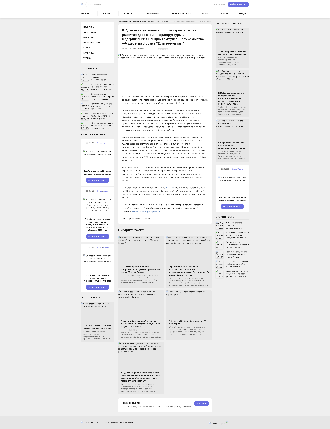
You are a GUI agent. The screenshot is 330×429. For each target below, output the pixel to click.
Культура (88, 53)
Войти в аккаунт (238, 4)
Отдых (206, 14)
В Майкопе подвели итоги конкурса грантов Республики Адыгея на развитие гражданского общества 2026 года (97, 224)
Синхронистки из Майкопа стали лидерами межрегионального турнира (97, 278)
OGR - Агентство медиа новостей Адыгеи (135, 21)
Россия (85, 14)
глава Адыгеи (137, 211)
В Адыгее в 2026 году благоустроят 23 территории (187, 322)
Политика (89, 27)
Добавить (202, 403)
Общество (89, 37)
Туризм (87, 58)
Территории (152, 14)
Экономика (89, 32)
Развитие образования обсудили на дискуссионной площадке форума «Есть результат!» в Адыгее (141, 324)
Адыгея (165, 21)
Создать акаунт (217, 4)
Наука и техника (181, 14)
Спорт (86, 48)
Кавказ (128, 14)
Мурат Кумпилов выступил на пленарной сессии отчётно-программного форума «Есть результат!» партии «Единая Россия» (189, 271)
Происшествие (92, 43)
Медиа (242, 14)
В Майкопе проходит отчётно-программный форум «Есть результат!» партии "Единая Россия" (140, 269)
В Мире (107, 14)
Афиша (224, 14)
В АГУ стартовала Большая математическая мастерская (98, 172)
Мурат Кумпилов (152, 211)
